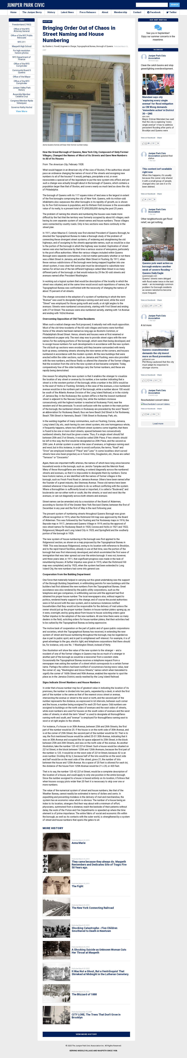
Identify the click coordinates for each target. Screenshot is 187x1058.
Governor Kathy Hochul (21, 107)
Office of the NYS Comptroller (22, 65)
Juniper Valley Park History (22, 89)
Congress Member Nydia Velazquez (21, 102)
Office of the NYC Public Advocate (22, 36)
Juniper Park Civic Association (157, 57)
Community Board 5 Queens (21, 71)
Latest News (67, 12)
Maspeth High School (21, 46)
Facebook (155, 12)
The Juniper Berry (32, 12)
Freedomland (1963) (21, 24)
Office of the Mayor (22, 77)
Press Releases (88, 12)
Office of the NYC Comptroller (22, 82)
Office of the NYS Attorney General (22, 30)
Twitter (173, 12)
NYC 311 (22, 42)
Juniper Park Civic (26, 4)
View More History (86, 1034)
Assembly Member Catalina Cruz (21, 95)
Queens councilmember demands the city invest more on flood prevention (156, 353)
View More (21, 111)
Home (13, 12)
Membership (120, 12)
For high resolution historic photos (21, 51)
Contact (137, 12)
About (105, 12)
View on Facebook (148, 138)
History (51, 12)
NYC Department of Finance (22, 58)
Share (159, 138)
